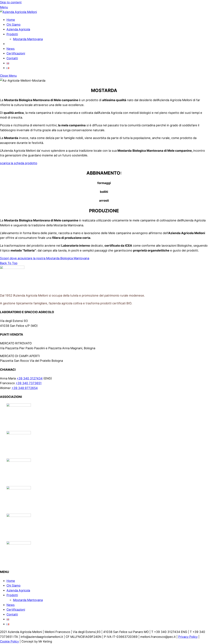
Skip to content (11, 2)
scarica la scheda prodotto (18, 163)
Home (10, 19)
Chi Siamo (13, 24)
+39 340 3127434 (30, 378)
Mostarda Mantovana (28, 39)
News (10, 48)
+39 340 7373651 (29, 383)
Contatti (12, 58)
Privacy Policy (188, 636)
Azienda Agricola (18, 29)
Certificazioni (15, 53)
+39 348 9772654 (25, 388)
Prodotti (12, 34)
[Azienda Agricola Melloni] (18, 12)
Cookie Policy (9, 641)
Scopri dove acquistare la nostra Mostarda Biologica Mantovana (44, 258)
